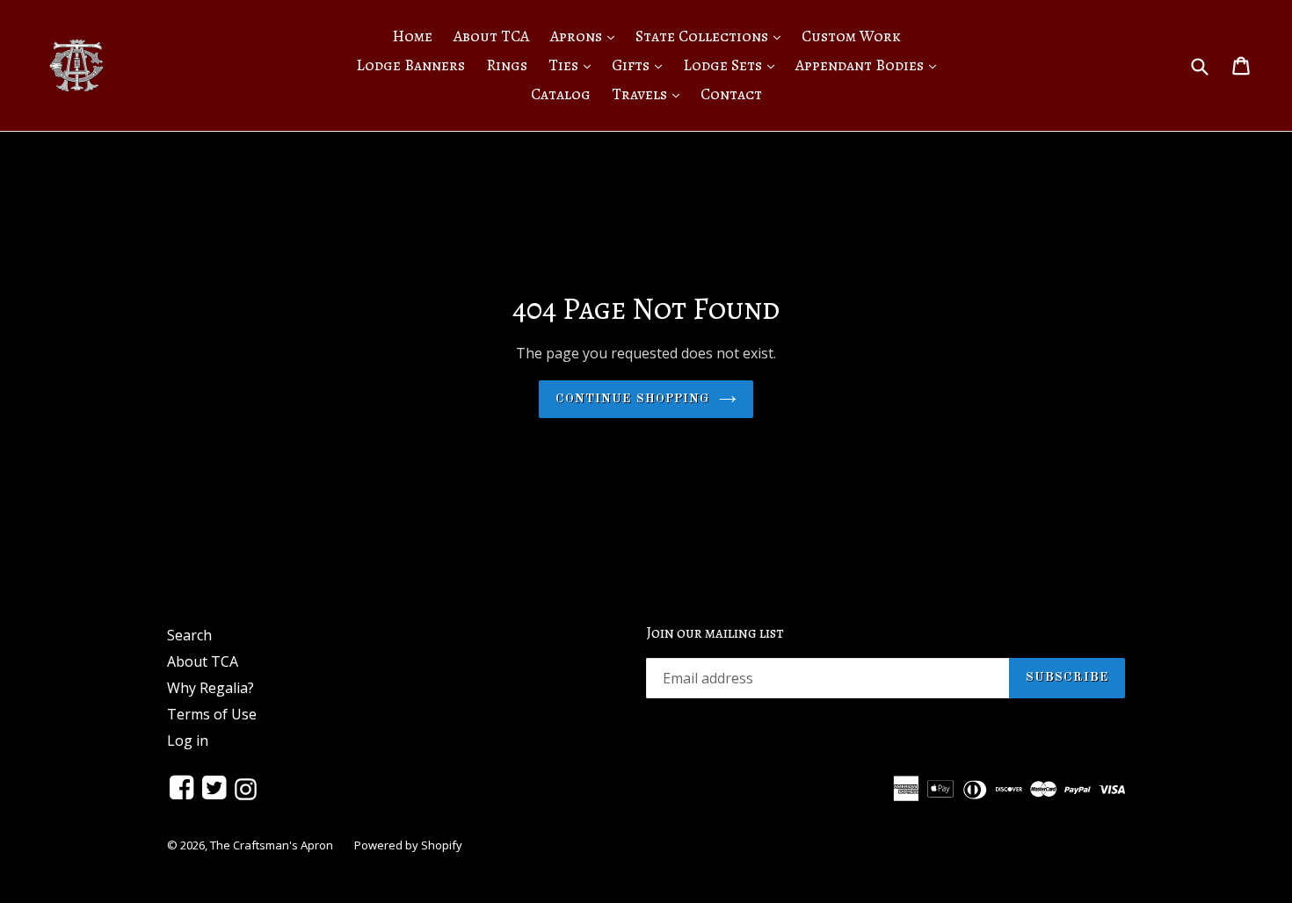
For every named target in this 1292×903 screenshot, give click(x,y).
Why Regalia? (210, 687)
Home (412, 36)
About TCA (491, 36)
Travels (650, 94)
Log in (187, 740)
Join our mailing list (715, 633)
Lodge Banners (410, 65)
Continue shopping (632, 399)
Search (189, 635)
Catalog (561, 94)
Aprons (586, 36)
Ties (573, 65)
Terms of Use (212, 714)
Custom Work (851, 36)
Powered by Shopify (408, 845)
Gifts (641, 65)
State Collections (712, 36)
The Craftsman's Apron (271, 845)
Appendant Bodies (870, 65)
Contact (731, 94)
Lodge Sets (733, 65)
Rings (506, 65)
